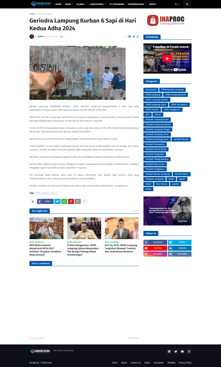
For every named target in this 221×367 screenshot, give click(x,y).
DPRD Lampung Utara (156, 104)
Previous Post (37, 338)
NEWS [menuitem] (68, 4)
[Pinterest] (71, 201)
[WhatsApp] (138, 36)
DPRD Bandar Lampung (172, 89)
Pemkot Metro (181, 174)
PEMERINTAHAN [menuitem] (136, 4)
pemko (175, 184)
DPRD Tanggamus (172, 109)
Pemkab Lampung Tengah (158, 129)
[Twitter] (134, 36)
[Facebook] (129, 36)
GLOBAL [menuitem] (80, 4)
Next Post (132, 338)
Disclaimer (159, 362)
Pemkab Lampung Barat (157, 119)
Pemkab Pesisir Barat (156, 149)
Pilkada (54, 193)
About (124, 362)
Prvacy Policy (185, 362)
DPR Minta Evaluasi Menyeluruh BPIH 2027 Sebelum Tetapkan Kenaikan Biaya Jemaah (45, 250)
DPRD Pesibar (152, 109)
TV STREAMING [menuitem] (116, 4)
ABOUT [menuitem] (152, 4)
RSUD (171, 179)
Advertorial (151, 89)
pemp (148, 189)
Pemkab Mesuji (181, 139)
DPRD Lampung (44, 14)
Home (32, 14)
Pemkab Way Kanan (155, 164)
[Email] (78, 201)
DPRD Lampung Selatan (157, 99)
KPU (147, 114)
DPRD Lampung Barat (175, 94)
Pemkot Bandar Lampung (158, 174)
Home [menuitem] (58, 4)
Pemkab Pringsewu (155, 154)
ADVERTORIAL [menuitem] (97, 4)
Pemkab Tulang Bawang (157, 159)
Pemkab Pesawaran (155, 144)
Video (148, 184)
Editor (147, 362)
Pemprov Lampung (154, 179)
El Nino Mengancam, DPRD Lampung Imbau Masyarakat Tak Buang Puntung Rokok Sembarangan (82, 250)
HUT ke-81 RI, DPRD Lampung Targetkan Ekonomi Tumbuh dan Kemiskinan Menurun (121, 248)
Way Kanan (161, 184)
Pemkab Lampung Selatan (158, 124)
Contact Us (135, 362)
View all (135, 211)
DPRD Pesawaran (179, 104)
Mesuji (158, 114)
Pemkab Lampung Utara (157, 139)
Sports (182, 179)
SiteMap (171, 362)
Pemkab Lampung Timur (157, 134)
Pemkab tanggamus (155, 169)
